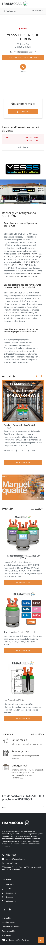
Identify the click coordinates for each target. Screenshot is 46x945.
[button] (41, 3)
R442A (18, 262)
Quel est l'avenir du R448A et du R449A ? (20, 426)
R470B (32, 262)
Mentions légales (8, 922)
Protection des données (11, 926)
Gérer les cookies (8, 931)
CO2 (13, 256)
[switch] (15, 940)
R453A (7, 268)
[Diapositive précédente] (36, 376)
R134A (7, 256)
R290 (25, 256)
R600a (19, 256)
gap (4, 807)
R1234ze (8, 259)
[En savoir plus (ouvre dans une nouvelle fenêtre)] (23, 487)
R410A (34, 254)
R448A (11, 265)
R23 (30, 256)
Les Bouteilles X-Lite (14, 700)
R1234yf (37, 256)
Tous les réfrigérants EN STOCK (20, 632)
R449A (18, 265)
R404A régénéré (22, 254)
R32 (40, 254)
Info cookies (6, 918)
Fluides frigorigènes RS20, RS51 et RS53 (23, 557)
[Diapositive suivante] (41, 376)
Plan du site (6, 935)
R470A (25, 265)
